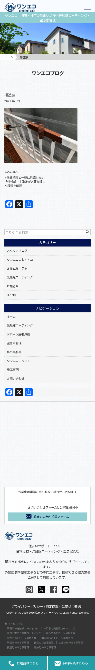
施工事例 (13, 369)
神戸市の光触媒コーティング (59, 628)
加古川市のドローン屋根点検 (57, 638)
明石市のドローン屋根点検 (60, 633)
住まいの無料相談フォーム (51, 516)
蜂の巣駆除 (14, 352)
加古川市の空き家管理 (71, 643)
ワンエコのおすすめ (20, 259)
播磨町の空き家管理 (18, 647)
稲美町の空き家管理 (45, 647)
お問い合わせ (15, 378)
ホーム (11, 316)
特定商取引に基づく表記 (63, 606)
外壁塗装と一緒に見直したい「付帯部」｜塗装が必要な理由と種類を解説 (24, 181)
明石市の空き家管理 (18, 643)
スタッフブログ (17, 250)
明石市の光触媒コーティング (22, 628)
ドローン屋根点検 (18, 334)
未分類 (11, 295)
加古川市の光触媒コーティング (24, 633)
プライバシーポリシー (27, 606)
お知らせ (13, 286)
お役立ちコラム (17, 268)
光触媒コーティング (20, 277)
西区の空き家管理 (44, 643)
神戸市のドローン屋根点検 (21, 638)
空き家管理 (14, 343)
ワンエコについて (18, 361)
